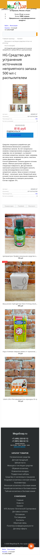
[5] (24, 125)
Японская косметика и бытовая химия (20, 485)
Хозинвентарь (20, 482)
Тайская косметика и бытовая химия (20, 491)
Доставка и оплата (20, 511)
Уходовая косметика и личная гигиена (20, 480)
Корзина (7, 28)
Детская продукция (20, 460)
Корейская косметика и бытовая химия (20, 488)
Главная (20, 500)
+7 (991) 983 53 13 (20, 441)
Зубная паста (20, 463)
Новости (20, 503)
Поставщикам (20, 517)
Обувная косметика (20, 468)
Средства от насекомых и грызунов (20, 477)
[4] (22, 125)
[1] (16, 125)
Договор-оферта (20, 528)
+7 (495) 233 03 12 (20, 438)
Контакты (20, 520)
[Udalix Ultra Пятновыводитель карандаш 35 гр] (20, 377)
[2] (18, 125)
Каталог (20, 506)
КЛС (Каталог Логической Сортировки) (20, 509)
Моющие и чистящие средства (20, 465)
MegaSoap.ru (20, 433)
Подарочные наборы (20, 474)
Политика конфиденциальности (20, 526)
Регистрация (13, 25)
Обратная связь (20, 523)
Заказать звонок (19, 447)
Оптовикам (20, 514)
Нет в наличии (14, 135)
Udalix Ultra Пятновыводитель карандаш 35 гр (20, 399)
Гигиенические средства (20, 457)
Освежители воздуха (20, 471)
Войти (7, 25)
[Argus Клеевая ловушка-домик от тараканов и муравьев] (20, 329)
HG (36, 119)
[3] (20, 125)
